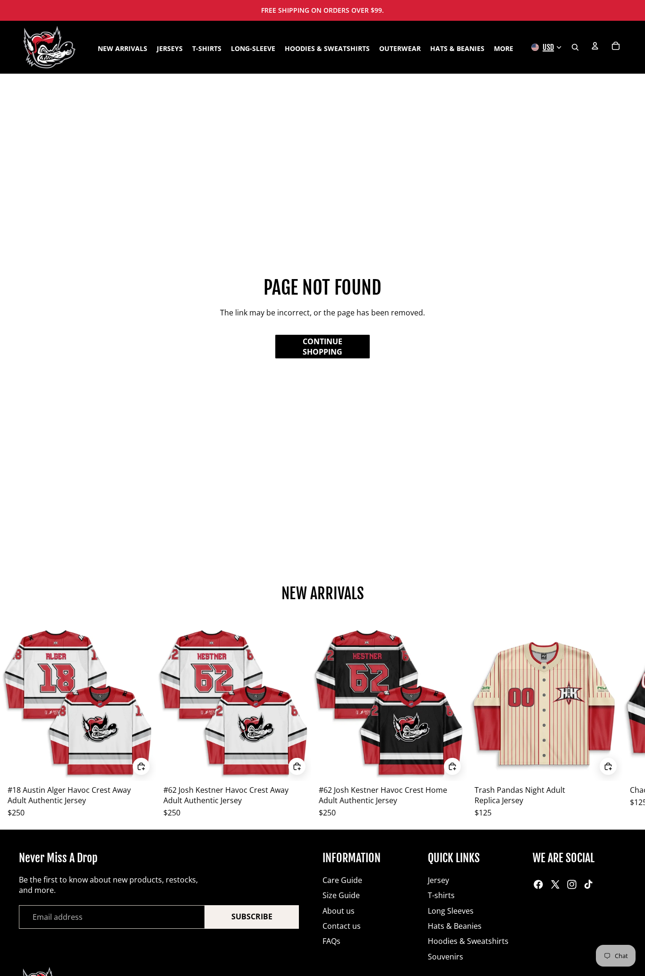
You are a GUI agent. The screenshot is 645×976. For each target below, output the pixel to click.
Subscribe (251, 916)
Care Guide (342, 880)
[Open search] (575, 47)
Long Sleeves (451, 911)
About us (338, 911)
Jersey (438, 880)
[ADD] (141, 766)
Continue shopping (322, 346)
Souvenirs (445, 956)
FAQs (331, 941)
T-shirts (441, 895)
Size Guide (341, 895)
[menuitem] (503, 48)
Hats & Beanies (455, 926)
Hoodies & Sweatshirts (468, 941)
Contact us (341, 926)
